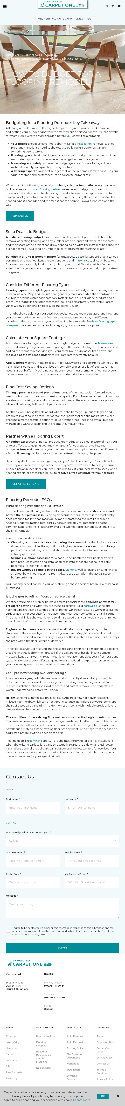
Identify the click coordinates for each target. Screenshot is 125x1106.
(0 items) (119, 6)
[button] (107, 6)
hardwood (90, 605)
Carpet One (13, 54)
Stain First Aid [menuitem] (74, 1042)
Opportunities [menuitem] (105, 1042)
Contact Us (20, 215)
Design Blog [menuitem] (43, 1067)
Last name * (71, 799)
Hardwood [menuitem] (12, 1048)
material (80, 260)
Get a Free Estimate (25, 483)
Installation (84, 143)
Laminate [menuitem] (11, 1060)
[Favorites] (113, 6)
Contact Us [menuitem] (103, 1063)
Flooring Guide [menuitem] (75, 1048)
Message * (12, 896)
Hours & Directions (17, 989)
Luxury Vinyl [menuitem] (13, 1042)
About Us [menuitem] (102, 1036)
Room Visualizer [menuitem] (45, 1036)
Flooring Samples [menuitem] (41, 1044)
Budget (51, 54)
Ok (102, 1096)
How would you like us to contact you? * (28, 832)
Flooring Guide (33, 54)
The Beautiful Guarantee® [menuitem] (74, 1056)
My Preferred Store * (76, 874)
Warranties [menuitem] (72, 1063)
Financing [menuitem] (12, 1078)
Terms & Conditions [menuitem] (103, 1071)
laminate (36, 740)
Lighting (70, 569)
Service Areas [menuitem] (105, 1057)
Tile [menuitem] (8, 1066)
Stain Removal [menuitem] (74, 1036)
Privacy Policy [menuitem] (105, 1079)
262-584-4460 (83, 18)
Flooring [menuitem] (11, 1036)
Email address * (73, 852)
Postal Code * (13, 874)
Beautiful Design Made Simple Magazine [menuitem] (44, 1056)
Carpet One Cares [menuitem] (103, 1050)
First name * (13, 799)
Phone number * (15, 852)
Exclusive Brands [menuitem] (71, 1077)
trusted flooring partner (45, 189)
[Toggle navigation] (5, 6)
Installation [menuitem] (73, 1069)
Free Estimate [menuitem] (14, 1072)
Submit (62, 947)
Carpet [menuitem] (10, 1054)
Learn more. (83, 1100)
